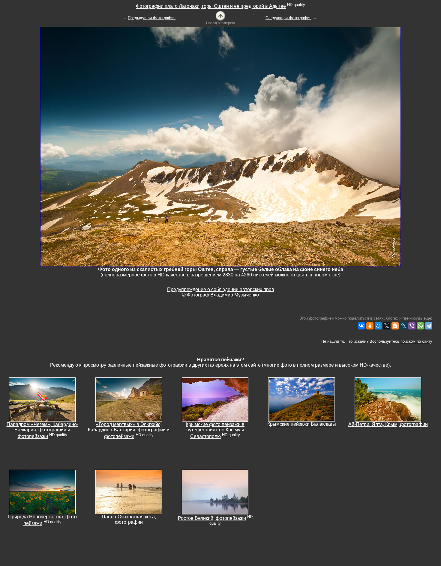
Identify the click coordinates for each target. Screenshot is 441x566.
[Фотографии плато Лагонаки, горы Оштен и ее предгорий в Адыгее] (220, 15)
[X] (386, 325)
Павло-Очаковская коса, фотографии (129, 519)
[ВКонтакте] (361, 325)
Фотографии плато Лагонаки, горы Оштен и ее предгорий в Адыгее (211, 6)
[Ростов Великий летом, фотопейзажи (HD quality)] (215, 491)
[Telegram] (428, 325)
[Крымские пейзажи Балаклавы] (301, 399)
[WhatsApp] (420, 325)
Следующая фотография (288, 18)
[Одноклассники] (370, 325)
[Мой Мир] (378, 325)
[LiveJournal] (403, 325)
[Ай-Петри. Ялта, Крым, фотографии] (388, 399)
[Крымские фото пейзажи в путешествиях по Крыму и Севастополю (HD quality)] (215, 399)
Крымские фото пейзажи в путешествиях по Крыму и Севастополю (215, 430)
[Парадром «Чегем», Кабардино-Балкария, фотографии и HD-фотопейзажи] (42, 399)
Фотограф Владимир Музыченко (223, 294)
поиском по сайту (416, 341)
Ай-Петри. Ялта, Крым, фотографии (388, 424)
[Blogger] (395, 325)
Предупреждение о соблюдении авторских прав (220, 289)
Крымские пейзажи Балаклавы (301, 424)
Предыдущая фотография (152, 18)
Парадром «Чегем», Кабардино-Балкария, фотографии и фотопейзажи (42, 430)
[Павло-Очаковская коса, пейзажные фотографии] (128, 491)
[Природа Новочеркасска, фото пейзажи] (42, 491)
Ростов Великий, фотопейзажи (212, 518)
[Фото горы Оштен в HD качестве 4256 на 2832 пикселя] (220, 146)
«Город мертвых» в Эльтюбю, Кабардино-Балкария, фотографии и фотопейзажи (129, 430)
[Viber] (412, 325)
